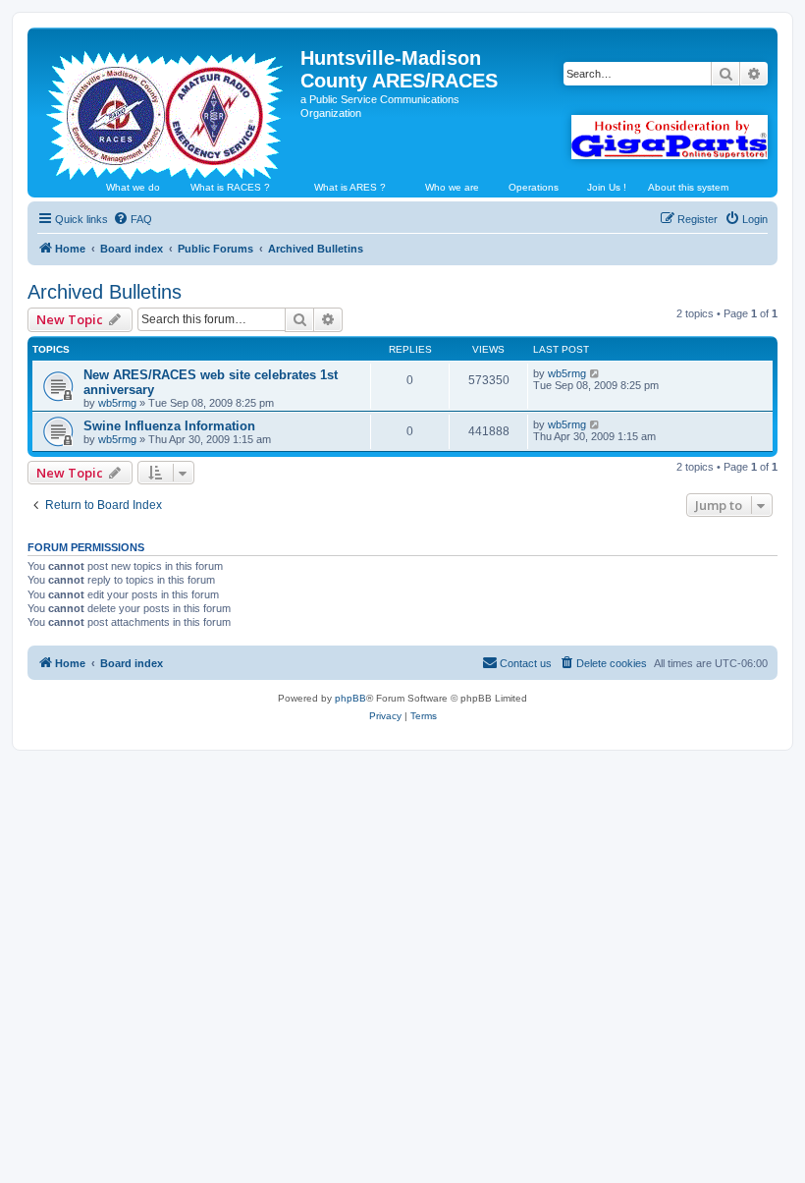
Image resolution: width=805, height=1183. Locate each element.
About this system (688, 187)
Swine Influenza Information (169, 426)
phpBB (350, 698)
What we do (133, 187)
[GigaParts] (669, 137)
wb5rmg (117, 403)
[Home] (166, 107)
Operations (534, 187)
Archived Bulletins (104, 292)
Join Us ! (606, 187)
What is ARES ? (350, 187)
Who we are (452, 187)
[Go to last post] (595, 373)
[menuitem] (132, 219)
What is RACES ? (230, 187)
